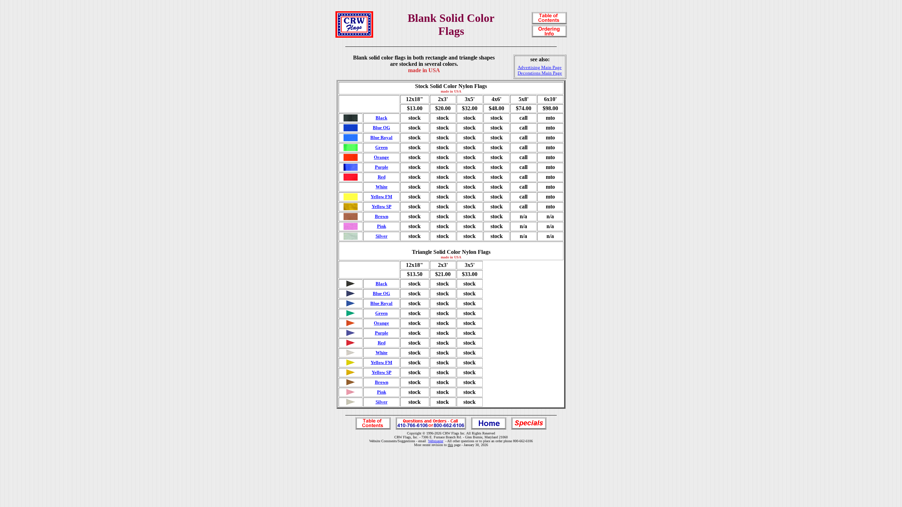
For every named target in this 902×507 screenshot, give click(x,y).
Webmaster (435, 441)
